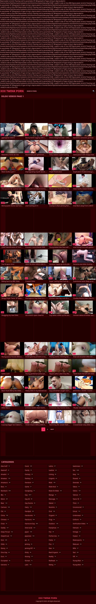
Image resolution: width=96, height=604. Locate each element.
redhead (53, 561)
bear (4, 503)
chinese (5, 519)
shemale (77, 483)
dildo (4, 544)
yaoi (76, 552)
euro (4, 556)
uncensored (78, 507)
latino (52, 466)
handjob (29, 511)
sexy (76, 474)
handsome (30, 515)
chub (4, 524)
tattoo (76, 491)
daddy (5, 528)
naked (52, 503)
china (4, 515)
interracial (30, 528)
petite (52, 540)
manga (52, 495)
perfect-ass (54, 536)
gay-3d (28, 499)
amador (5, 474)
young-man (78, 561)
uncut (76, 511)
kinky (28, 552)
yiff (75, 556)
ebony (4, 548)
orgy (52, 519)
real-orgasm (54, 552)
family (28, 470)
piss (51, 544)
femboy (29, 478)
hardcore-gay (31, 524)
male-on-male (55, 491)
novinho (53, 507)
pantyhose (54, 528)
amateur (5, 478)
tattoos (77, 495)
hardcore (30, 519)
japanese (29, 536)
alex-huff (5, 466)
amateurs (5, 483)
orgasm (53, 515)
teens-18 (77, 499)
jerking (28, 544)
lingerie (53, 478)
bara (4, 487)
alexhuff (5, 470)
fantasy (29, 474)
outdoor (53, 524)
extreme (5, 565)
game (28, 487)
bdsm (4, 499)
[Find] (93, 91)
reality (52, 556)
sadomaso (78, 466)
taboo (76, 487)
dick (4, 540)
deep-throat (7, 532)
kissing (29, 556)
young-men (78, 565)
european (5, 561)
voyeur (76, 536)
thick (76, 503)
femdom (29, 483)
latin (28, 565)
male (52, 483)
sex (76, 470)
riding (52, 565)
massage (53, 499)
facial (28, 466)
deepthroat (6, 536)
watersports (78, 540)
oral (52, 511)
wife (75, 548)
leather (53, 470)
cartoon (5, 507)
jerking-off (30, 548)
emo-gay (5, 552)
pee (51, 532)
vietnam (77, 528)
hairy (28, 507)
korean (28, 561)
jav (27, 540)
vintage (77, 532)
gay (28, 495)
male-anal (53, 487)
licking (52, 474)
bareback (6, 491)
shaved (76, 478)
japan (28, 532)
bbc (3, 495)
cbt (3, 511)
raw (51, 548)
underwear (78, 515)
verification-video (80, 524)
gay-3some (30, 503)
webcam (77, 544)
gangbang (30, 491)
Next (52, 429)
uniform (77, 519)
